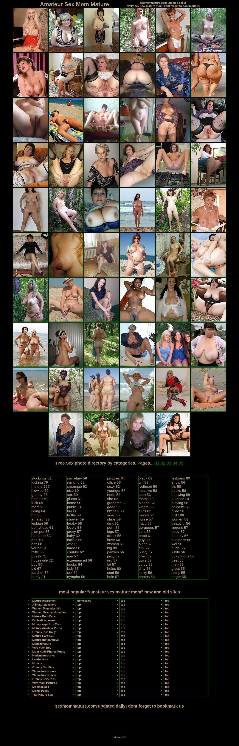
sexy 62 (113, 486)
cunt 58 (145, 532)
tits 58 (176, 486)
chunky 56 (180, 536)
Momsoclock (40, 686)
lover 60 (113, 540)
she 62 (112, 499)
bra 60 (72, 511)
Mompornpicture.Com (46, 624)
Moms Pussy (40, 690)
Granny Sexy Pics (43, 679)
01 (157, 463)
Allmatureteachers (44, 604)
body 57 (178, 532)
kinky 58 (145, 573)
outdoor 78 (180, 499)
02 (163, 463)
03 (169, 463)
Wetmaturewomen (44, 675)
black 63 (145, 478)
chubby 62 (75, 552)
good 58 (113, 507)
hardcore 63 (41, 536)
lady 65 (73, 569)
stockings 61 (41, 478)
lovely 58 (74, 527)
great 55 (178, 569)
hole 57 (113, 577)
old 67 (36, 569)
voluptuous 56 (183, 556)
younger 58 (116, 491)
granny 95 (39, 495)
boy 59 (36, 564)
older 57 (145, 544)
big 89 (112, 548)
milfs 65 (37, 552)
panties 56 (115, 552)
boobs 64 (74, 564)
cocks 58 (179, 491)
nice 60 (73, 491)
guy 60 (144, 540)
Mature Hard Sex (43, 635)
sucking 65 (76, 482)
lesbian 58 (39, 523)
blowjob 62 (40, 491)
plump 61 (74, 499)
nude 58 (113, 495)
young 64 (38, 548)
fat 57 (111, 564)
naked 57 (146, 515)
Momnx (37, 663)
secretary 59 (77, 478)
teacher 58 (40, 573)
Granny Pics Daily (44, 632)
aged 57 (113, 515)
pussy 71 (38, 556)
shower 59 (75, 519)
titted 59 (145, 556)
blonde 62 (147, 503)
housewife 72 (42, 560)
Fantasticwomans (43, 620)
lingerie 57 (180, 527)
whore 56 (146, 507)
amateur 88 (40, 519)
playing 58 (180, 503)
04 (175, 463)
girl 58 (143, 482)
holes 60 (114, 569)
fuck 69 (37, 503)
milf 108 (178, 515)
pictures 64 (116, 478)
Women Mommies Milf (46, 608)
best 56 (178, 560)
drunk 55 (114, 536)
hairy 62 (73, 536)
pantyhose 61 (42, 527)
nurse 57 (146, 519)
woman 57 (115, 544)
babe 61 (145, 536)
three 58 (73, 548)
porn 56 (113, 527)
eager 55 (179, 577)
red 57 (112, 560)
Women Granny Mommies (49, 612)
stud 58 (113, 573)
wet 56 (177, 544)
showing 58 (181, 495)
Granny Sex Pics (43, 667)
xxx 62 (72, 573)
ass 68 (36, 544)
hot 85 (36, 515)
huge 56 (178, 548)
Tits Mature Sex (42, 694)
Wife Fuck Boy (41, 647)
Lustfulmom (40, 659)
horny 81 (38, 577)
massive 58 (148, 491)
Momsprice (84, 600)
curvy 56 (146, 564)
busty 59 (146, 552)
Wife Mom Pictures (44, 682)
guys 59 (145, 560)
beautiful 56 (181, 523)
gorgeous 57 (149, 527)
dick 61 (113, 523)
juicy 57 (113, 556)
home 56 (74, 503)
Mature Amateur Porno (47, 628)
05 (181, 463)
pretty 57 (74, 532)
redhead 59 (148, 486)
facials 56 (74, 540)
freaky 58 (74, 523)
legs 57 (113, 532)
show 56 (178, 482)
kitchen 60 (115, 511)
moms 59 (146, 499)
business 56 (181, 540)
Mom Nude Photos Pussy (48, 651)
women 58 (180, 519)
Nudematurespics (43, 655)
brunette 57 (181, 507)
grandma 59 (117, 503)
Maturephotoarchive (45, 639)
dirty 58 (144, 569)
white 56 (178, 552)
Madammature (41, 643)
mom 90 (37, 507)
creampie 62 (77, 486)
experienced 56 (79, 560)
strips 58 (114, 519)
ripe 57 (72, 556)
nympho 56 (76, 577)
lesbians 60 (181, 478)
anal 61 (37, 540)
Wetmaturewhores (44, 671)
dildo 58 (178, 511)
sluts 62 (145, 511)
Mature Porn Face (43, 616)
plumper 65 (40, 532)
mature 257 (40, 486)
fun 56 (144, 548)
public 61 (74, 507)
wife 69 (72, 544)
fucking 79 (39, 482)
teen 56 (145, 495)
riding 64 (38, 511)
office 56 (114, 482)
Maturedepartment (44, 600)
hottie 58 (74, 515)
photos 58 (147, 577)
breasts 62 (39, 499)
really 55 (178, 573)
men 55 (178, 564)
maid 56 (145, 523)
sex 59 (72, 495)
